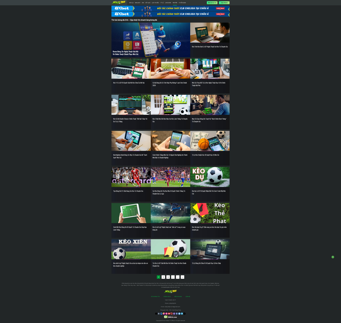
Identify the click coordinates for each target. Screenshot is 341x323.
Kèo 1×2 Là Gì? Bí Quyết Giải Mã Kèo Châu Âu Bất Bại (128, 83)
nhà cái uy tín (212, 2)
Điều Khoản (178, 296)
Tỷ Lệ (162, 2)
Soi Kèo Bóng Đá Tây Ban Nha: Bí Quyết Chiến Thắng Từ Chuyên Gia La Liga (169, 192)
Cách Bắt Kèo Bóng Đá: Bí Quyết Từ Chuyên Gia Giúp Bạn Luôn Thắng (130, 228)
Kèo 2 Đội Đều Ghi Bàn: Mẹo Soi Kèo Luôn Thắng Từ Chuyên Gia (170, 120)
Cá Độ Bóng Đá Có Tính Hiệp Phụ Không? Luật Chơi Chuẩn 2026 (170, 84)
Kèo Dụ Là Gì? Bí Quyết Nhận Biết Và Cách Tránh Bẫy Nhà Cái (209, 192)
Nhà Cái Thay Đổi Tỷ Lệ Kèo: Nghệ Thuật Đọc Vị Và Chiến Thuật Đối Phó (208, 84)
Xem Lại (131, 2)
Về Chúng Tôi (155, 296)
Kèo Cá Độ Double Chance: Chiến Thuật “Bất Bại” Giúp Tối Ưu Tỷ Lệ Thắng (130, 120)
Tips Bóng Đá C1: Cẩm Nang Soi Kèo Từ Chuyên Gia (128, 191)
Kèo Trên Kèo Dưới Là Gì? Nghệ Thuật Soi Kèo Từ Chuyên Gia (210, 46)
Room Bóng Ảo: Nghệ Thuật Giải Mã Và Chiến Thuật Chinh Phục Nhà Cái (125, 52)
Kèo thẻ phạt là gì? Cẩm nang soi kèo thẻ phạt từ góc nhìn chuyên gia (209, 228)
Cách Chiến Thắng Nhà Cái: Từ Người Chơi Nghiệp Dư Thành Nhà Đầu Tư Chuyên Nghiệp (170, 156)
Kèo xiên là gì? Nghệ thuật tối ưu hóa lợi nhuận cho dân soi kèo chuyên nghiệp (130, 264)
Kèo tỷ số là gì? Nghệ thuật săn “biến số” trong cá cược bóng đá (169, 228)
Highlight (137, 2)
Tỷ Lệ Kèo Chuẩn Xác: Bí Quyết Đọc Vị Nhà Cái (205, 155)
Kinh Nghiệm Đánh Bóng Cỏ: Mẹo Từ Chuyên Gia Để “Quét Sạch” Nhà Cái (130, 156)
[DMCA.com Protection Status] (170, 316)
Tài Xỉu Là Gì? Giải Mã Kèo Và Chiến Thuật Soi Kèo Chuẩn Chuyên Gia (169, 264)
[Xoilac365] (118, 2)
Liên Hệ (188, 296)
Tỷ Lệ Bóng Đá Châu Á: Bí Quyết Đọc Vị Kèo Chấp (206, 263)
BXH (143, 2)
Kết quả (147, 2)
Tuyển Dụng (182, 2)
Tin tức (175, 2)
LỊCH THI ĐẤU (155, 2)
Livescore (168, 2)
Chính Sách (167, 296)
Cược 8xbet (224, 2)
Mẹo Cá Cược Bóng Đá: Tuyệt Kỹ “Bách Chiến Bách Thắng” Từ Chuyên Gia (209, 120)
